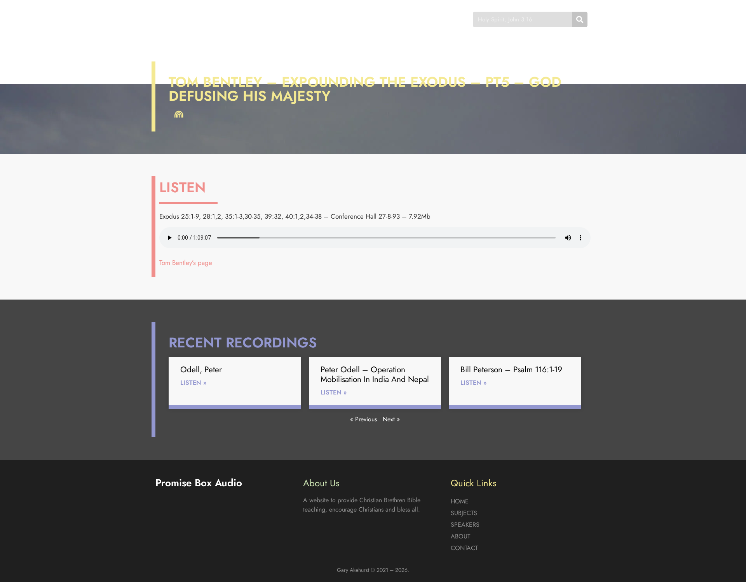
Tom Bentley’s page (185, 262)
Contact (429, 19)
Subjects (301, 19)
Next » (391, 419)
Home (262, 19)
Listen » (193, 382)
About (388, 19)
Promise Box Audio (183, 19)
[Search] (579, 19)
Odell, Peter (201, 369)
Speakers (347, 19)
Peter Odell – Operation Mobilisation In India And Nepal (375, 374)
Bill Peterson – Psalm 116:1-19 (511, 369)
